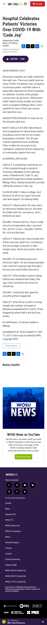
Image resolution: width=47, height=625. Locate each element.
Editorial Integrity (12, 542)
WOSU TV (9, 520)
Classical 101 (10, 514)
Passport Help (11, 565)
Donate (38, 4)
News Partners (11, 346)
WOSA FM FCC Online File (15, 576)
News (7, 509)
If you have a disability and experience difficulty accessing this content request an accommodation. (22, 589)
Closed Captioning (12, 559)
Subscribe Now (23, 456)
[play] (4, 621)
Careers (8, 548)
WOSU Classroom (12, 526)
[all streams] (43, 621)
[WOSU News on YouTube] (23, 408)
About (7, 537)
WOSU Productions (13, 531)
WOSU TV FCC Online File (15, 582)
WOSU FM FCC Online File (15, 571)
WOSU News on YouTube (23, 435)
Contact (8, 554)
